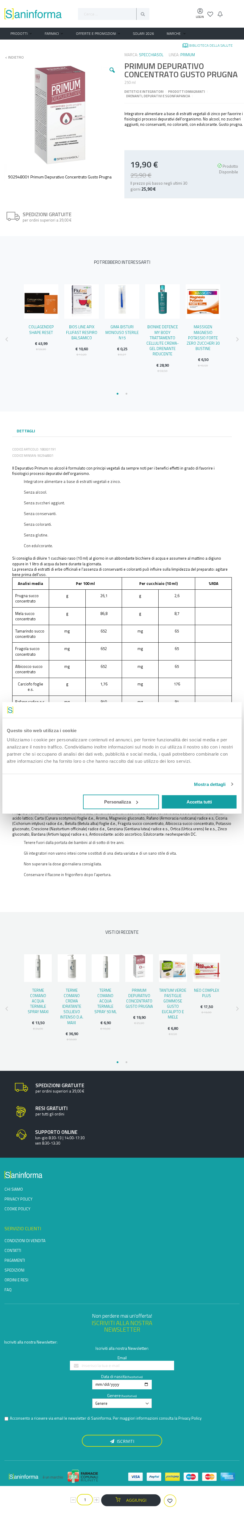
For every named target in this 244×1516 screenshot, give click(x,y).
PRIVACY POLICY (18, 1199)
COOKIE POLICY (17, 1209)
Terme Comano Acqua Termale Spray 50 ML (105, 1001)
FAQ (8, 1290)
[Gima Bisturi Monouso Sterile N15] (122, 301)
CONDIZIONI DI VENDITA (25, 1241)
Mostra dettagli (210, 784)
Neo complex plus (206, 993)
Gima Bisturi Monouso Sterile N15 (122, 332)
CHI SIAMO (13, 1189)
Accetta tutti (199, 801)
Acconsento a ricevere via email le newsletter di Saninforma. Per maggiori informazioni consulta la (105, 1418)
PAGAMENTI (14, 1260)
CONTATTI (12, 1250)
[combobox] (113, 14)
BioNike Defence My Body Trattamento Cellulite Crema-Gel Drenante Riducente (162, 340)
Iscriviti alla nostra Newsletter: (30, 1342)
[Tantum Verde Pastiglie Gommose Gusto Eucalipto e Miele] (173, 968)
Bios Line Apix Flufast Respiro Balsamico (81, 332)
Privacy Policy (189, 1418)
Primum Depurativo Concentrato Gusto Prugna (139, 998)
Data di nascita (114, 1376)
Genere (114, 1395)
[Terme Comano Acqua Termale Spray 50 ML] (105, 968)
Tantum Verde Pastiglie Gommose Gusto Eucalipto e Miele (172, 1003)
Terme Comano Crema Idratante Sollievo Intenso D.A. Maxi (71, 1006)
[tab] (26, 431)
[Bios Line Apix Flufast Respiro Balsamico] (81, 301)
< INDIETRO (12, 57)
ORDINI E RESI (16, 1280)
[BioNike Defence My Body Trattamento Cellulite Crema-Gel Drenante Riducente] (162, 301)
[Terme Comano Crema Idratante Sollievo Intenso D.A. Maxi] (71, 968)
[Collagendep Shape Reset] (41, 301)
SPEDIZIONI (14, 1270)
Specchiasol (151, 55)
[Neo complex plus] (206, 968)
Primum (187, 55)
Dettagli (26, 431)
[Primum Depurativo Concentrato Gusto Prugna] (139, 968)
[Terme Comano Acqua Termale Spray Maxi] (38, 968)
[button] (112, 75)
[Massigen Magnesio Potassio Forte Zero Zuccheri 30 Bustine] (203, 301)
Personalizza (117, 801)
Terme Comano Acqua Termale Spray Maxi (38, 1001)
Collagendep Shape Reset (41, 329)
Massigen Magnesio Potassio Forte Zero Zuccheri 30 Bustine (203, 337)
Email (122, 1358)
